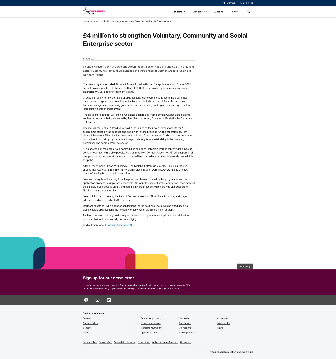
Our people (184, 318)
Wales (86, 332)
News (235, 11)
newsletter (181, 285)
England (87, 318)
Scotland (87, 327)
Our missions (185, 327)
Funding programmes (151, 323)
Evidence (218, 11)
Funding (178, 12)
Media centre (223, 323)
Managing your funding (151, 327)
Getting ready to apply (151, 318)
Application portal (149, 332)
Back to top (244, 266)
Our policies (185, 342)
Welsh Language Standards (165, 342)
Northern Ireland (90, 323)
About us (198, 12)
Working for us (186, 332)
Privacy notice (90, 342)
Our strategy (185, 323)
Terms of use (144, 342)
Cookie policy (105, 342)
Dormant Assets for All (119, 225)
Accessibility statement (124, 342)
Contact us (222, 318)
